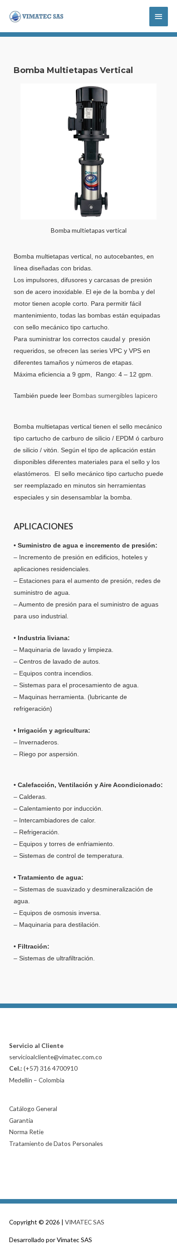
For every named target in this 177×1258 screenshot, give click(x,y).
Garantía (21, 1120)
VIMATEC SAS (84, 1222)
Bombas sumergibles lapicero (115, 395)
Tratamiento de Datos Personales (56, 1143)
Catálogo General (33, 1108)
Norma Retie (26, 1132)
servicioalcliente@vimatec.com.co (55, 1057)
